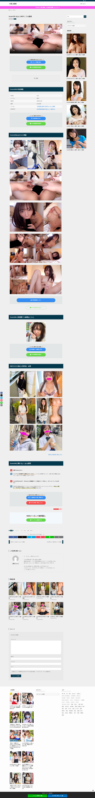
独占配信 (71, 710)
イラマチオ (73, 695)
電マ (75, 712)
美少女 (31, 530)
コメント (13, 639)
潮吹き (63, 710)
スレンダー (78, 697)
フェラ (21, 530)
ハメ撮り (82, 700)
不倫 (72, 704)
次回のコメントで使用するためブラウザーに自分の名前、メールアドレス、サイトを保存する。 (31, 671)
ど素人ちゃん (15, 563)
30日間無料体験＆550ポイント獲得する (46, 109)
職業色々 (71, 712)
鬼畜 (63, 715)
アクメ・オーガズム (66, 695)
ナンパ (71, 700)
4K (66, 693)
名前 (12, 656)
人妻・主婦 (80, 704)
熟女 (67, 710)
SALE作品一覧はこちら (57, 795)
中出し (25, 530)
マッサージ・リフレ (66, 704)
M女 (70, 693)
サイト (12, 666)
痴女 (75, 710)
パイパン (72, 702)
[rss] (84, 0)
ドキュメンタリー (65, 700)
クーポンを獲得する (37, 795)
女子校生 (71, 706)
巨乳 (63, 708)
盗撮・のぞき (79, 710)
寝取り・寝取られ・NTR (79, 706)
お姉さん (78, 693)
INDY (11, 530)
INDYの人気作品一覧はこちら (55, 454)
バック (63, 702)
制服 (63, 706)
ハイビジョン (17, 530)
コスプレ (72, 697)
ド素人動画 (13, 4)
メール (13, 661)
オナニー (78, 695)
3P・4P (63, 693)
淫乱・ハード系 (75, 708)
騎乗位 (82, 712)
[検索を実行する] (85, 16)
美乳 (28, 530)
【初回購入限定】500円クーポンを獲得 (46, 106)
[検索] (85, 0)
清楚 (81, 708)
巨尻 (66, 708)
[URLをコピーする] (58, 537)
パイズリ (67, 702)
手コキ (69, 708)
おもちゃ (73, 693)
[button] (13, 537)
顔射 (78, 712)
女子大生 (67, 706)
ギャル (68, 697)
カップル (63, 697)
